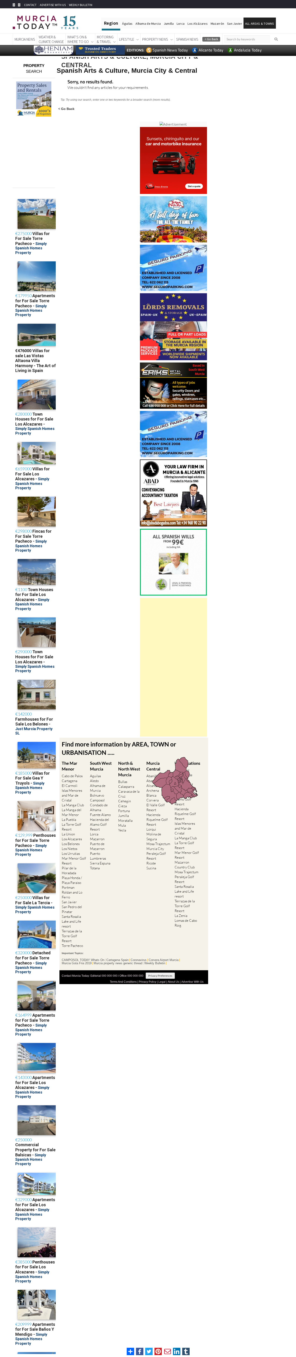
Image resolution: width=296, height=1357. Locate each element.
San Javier (234, 23)
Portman (68, 887)
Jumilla (169, 23)
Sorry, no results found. (90, 82)
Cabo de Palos (72, 776)
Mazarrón (217, 23)
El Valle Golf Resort (155, 807)
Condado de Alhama (99, 807)
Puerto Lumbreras (98, 856)
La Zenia (181, 915)
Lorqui (151, 829)
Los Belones (71, 844)
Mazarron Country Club (185, 864)
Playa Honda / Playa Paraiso (72, 880)
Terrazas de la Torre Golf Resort (72, 936)
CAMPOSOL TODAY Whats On (83, 960)
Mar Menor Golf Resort (74, 860)
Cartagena (69, 781)
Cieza (122, 806)
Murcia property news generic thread (118, 963)
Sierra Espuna (100, 863)
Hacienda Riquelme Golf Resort (157, 820)
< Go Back (66, 108)
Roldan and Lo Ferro (72, 894)
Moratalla (125, 820)
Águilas (127, 23)
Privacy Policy (147, 981)
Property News (155, 39)
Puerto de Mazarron (97, 846)
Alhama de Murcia (148, 23)
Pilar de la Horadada (69, 870)
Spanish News (187, 39)
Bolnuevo (97, 795)
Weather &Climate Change (51, 39)
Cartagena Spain (117, 960)
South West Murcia (101, 766)
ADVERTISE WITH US (52, 5)
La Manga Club (73, 805)
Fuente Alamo (100, 815)
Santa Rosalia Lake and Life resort (71, 921)
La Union (68, 834)
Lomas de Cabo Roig (186, 923)
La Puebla (69, 819)
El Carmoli (69, 785)
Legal (162, 981)
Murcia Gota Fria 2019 (77, 963)
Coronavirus (139, 960)
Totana (95, 868)
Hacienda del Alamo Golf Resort (99, 824)
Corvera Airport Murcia (164, 960)
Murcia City (155, 848)
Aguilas (95, 776)
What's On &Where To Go (78, 39)
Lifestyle (126, 39)
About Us (173, 981)
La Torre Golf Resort (71, 826)
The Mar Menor (69, 766)
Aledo (94, 781)
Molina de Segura (153, 836)
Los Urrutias (71, 853)
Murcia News (25, 39)
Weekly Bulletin (154, 963)
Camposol (97, 800)
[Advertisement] (173, 667)
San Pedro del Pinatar (72, 909)
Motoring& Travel (105, 39)
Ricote (151, 863)
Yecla (122, 830)
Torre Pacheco (72, 945)
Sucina (151, 868)
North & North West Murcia (129, 769)
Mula (122, 825)
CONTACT (30, 5)
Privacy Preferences (160, 975)
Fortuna (124, 811)
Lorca (181, 23)
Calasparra (126, 786)
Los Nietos (69, 848)
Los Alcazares (72, 839)
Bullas (122, 782)
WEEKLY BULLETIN (80, 5)
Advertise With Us (192, 981)
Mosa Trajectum (158, 844)
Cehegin (124, 801)
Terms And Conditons (123, 981)
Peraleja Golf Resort (156, 856)
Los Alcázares (198, 23)
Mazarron (97, 839)
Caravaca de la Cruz (128, 793)
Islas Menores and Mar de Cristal (72, 795)
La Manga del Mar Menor (71, 812)
